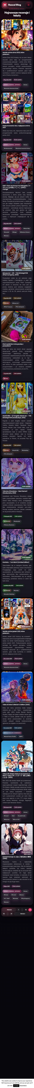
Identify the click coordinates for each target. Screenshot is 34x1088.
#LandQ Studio (21, 815)
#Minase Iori (15, 303)
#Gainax (21, 894)
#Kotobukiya (25, 450)
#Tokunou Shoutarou (9, 525)
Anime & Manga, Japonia (12, 84)
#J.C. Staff (7, 898)
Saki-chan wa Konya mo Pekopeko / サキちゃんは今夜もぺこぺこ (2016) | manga (16, 187)
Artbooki (7, 521)
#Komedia (6, 232)
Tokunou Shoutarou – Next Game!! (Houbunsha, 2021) (15, 492)
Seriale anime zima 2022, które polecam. (13, 53)
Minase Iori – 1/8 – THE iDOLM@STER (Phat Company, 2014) (15, 274)
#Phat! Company (8, 306)
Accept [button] (16, 1085)
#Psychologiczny (25, 898)
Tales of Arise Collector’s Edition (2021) (16, 705)
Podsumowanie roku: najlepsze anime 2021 (16, 127)
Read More (23, 1086)
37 (11, 914)
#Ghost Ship (26, 228)
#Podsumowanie (8, 148)
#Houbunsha (17, 521)
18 (3, 914)
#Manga (14, 232)
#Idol (13, 815)
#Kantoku (16, 590)
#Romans (6, 235)
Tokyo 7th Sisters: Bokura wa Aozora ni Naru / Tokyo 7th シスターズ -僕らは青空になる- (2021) (16, 775)
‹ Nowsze (9, 910)
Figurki (6, 303)
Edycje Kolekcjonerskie (12, 733)
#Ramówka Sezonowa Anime (11, 88)
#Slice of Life (16, 819)
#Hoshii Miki (15, 450)
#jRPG (20, 736)
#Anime (25, 84)
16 (26, 910)
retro (6, 378)
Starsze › (22, 914)
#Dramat (6, 815)
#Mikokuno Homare (25, 232)
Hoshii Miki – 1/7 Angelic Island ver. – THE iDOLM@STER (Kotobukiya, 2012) (17, 417)
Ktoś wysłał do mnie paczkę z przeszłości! (13, 345)
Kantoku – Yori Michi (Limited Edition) (16, 562)
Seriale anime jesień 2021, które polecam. (14, 632)
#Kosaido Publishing (9, 594)
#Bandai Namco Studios (10, 736)
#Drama (6, 894)
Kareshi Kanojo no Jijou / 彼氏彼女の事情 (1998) (17, 858)
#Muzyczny (7, 819)
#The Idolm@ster (20, 306)
